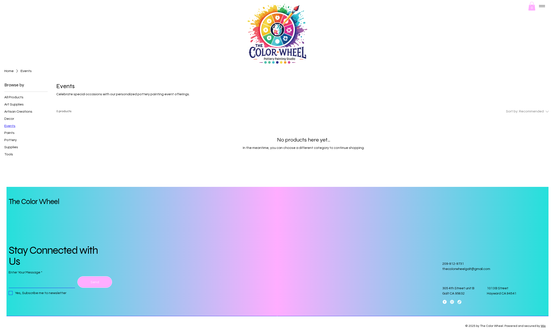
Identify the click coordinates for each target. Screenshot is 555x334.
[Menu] (542, 6)
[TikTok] (459, 301)
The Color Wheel (34, 201)
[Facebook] (444, 301)
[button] (531, 6)
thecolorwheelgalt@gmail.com (466, 269)
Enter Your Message (24, 272)
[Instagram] (452, 301)
